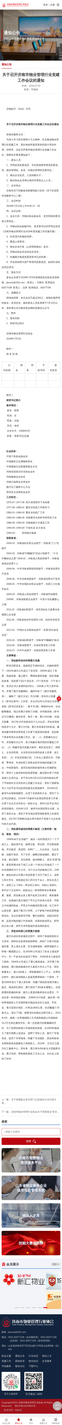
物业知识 (33, 1361)
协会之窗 (6, 1355)
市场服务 (6, 1366)
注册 (52, 4)
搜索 (28, 1141)
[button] (17, 1307)
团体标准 (20, 1361)
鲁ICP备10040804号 (25, 1406)
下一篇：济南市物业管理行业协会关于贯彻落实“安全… (31, 1111)
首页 (31, 1423)
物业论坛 (20, 1366)
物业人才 (47, 1355)
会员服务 (47, 1361)
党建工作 (6, 1361)
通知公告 (7, 64)
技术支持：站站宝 (13, 1410)
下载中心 (33, 1366)
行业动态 (33, 1355)
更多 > (55, 1264)
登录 (45, 4)
